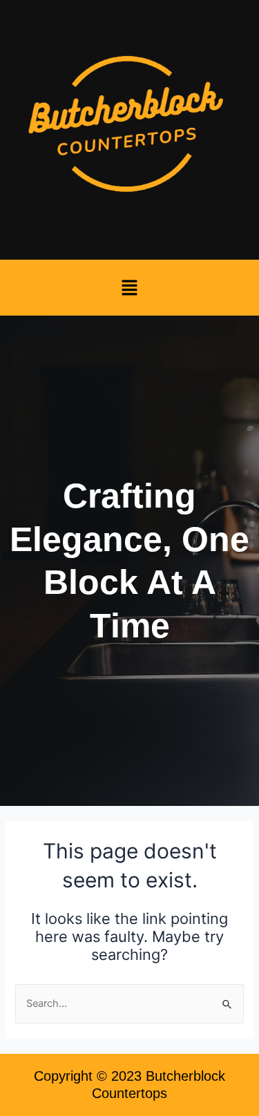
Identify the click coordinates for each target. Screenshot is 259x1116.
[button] (129, 287)
